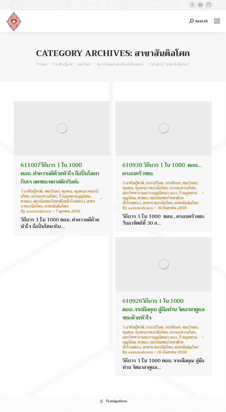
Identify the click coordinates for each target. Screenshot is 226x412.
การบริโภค (154, 183)
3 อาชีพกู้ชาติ (31, 191)
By (36, 211)
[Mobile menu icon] (216, 21)
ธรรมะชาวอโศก (44, 196)
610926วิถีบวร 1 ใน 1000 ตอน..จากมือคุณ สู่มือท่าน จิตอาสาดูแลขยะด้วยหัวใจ (163, 309)
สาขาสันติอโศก (56, 206)
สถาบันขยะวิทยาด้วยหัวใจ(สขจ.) (59, 201)
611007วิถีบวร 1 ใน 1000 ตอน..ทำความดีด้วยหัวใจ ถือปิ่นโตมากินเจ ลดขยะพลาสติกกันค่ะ (60, 173)
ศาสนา (26, 201)
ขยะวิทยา (52, 191)
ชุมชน (66, 191)
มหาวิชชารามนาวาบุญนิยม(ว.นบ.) (149, 193)
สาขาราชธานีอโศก (158, 203)
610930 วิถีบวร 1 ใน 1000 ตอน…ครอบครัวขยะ (161, 169)
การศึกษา (173, 183)
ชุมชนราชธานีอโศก (151, 188)
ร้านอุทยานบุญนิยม (74, 196)
